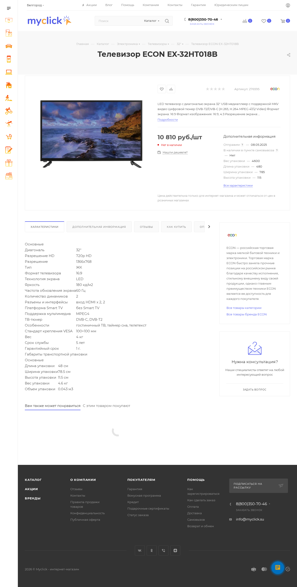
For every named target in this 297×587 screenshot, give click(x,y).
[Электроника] (10, 20)
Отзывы (146, 226)
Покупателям (141, 480)
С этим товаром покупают (106, 405)
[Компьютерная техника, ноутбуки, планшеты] (10, 72)
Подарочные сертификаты (148, 508)
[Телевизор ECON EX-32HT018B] (91, 134)
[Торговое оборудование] (10, 176)
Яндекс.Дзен (175, 550)
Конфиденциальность (87, 513)
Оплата (193, 506)
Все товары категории (243, 308)
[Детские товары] (10, 137)
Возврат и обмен (200, 526)
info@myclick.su (250, 519)
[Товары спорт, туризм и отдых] (10, 111)
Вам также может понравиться (53, 405)
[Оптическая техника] (10, 124)
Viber (163, 550)
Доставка (194, 513)
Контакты (77, 495)
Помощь (196, 480)
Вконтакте (140, 550)
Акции (31, 489)
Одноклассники (152, 550)
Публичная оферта (85, 519)
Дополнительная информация (99, 226)
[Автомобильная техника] (10, 46)
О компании (83, 480)
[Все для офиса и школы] (10, 150)
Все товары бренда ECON (246, 314)
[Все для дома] (10, 85)
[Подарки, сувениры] (10, 163)
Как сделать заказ (201, 500)
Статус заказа (138, 515)
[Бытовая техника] (10, 33)
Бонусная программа (144, 495)
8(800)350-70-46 (203, 19)
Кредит (133, 502)
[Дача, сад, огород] (10, 98)
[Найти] (167, 21)
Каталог (33, 480)
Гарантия (134, 489)
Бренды (33, 498)
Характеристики (44, 226)
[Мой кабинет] (288, 6)
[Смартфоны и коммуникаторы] (10, 59)
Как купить (176, 226)
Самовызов (196, 519)
